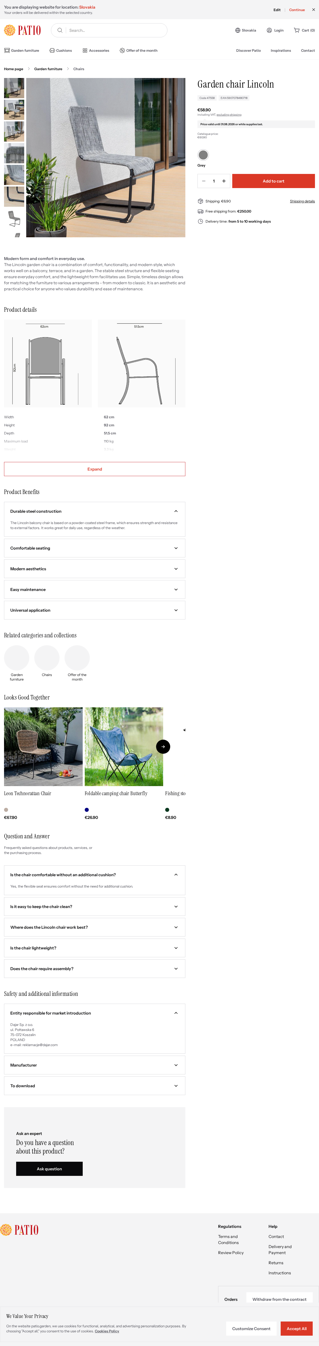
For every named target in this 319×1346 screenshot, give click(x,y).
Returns (276, 1262)
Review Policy (231, 1252)
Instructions (280, 1272)
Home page (13, 69)
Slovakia (249, 30)
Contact (308, 50)
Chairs (78, 69)
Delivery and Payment (280, 1249)
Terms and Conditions (228, 1239)
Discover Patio (248, 50)
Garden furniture (48, 69)
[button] (94, 511)
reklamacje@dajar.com (40, 1045)
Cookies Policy (107, 1331)
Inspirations (281, 50)
